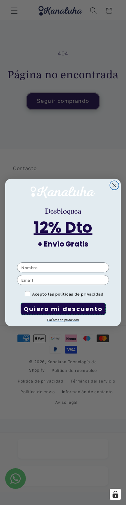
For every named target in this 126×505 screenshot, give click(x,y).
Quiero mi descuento (63, 309)
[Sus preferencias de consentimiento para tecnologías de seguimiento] (115, 494)
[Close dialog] (114, 185)
